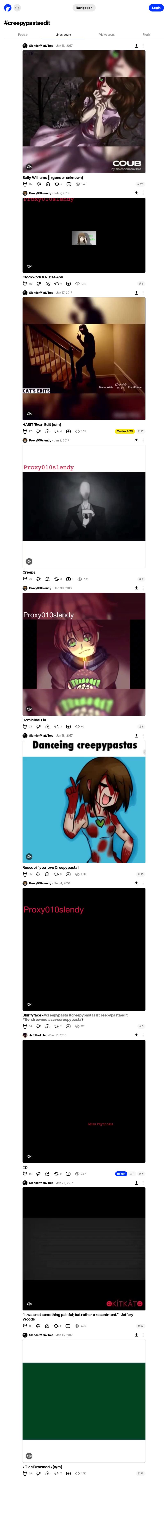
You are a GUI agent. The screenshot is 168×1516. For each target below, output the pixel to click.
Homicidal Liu (34, 720)
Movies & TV (125, 431)
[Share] (136, 45)
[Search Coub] (17, 7)
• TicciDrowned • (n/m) (42, 1467)
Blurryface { (33, 1015)
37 (140, 1326)
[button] (25, 184)
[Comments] (47, 184)
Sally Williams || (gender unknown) (53, 177)
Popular (23, 34)
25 (140, 874)
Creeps (29, 572)
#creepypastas (82, 1015)
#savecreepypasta (64, 1019)
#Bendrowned (35, 1019)
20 (140, 184)
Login (156, 8)
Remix (121, 1173)
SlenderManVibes (41, 45)
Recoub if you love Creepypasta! (51, 867)
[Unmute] (29, 166)
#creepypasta (55, 1015)
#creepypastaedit (112, 1015)
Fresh (146, 34)
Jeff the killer (38, 1035)
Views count (106, 34)
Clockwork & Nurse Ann (43, 277)
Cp (25, 1167)
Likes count (63, 34)
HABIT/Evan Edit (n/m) (42, 424)
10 (140, 431)
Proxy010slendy (40, 193)
